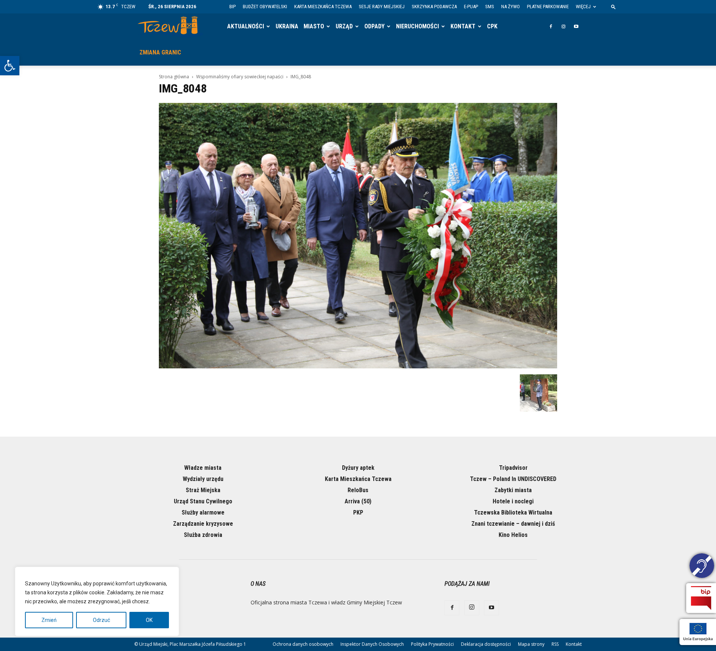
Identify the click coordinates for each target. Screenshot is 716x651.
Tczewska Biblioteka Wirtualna (513, 512)
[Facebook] (550, 26)
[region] (97, 601)
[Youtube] (576, 26)
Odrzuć (101, 620)
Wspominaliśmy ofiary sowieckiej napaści (239, 76)
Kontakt (462, 26)
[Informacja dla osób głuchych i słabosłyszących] (702, 566)
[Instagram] (563, 26)
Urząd (344, 26)
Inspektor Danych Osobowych (372, 644)
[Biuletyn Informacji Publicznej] (701, 598)
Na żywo (510, 6)
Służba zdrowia (203, 534)
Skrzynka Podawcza (434, 6)
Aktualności (245, 26)
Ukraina (287, 26)
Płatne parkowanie (548, 6)
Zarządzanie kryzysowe (203, 523)
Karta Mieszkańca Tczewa (323, 6)
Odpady (374, 26)
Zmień (49, 620)
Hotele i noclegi (513, 501)
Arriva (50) (358, 501)
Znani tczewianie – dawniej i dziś (513, 523)
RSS (555, 644)
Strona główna (174, 76)
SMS (489, 6)
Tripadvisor (513, 467)
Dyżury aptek (358, 467)
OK (149, 620)
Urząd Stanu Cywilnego (203, 501)
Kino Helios (513, 534)
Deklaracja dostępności (486, 644)
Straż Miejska (203, 490)
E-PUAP (471, 6)
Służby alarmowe (203, 512)
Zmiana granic (160, 52)
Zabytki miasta (513, 490)
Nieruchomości (417, 26)
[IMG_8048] (358, 366)
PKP (358, 512)
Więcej (583, 6)
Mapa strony (531, 644)
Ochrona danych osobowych (303, 644)
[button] (9, 65)
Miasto (314, 26)
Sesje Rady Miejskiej (382, 6)
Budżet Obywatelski (265, 6)
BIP (232, 6)
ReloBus (358, 490)
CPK (492, 26)
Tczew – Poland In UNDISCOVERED (513, 478)
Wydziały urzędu (203, 478)
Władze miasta (203, 467)
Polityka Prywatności (432, 644)
